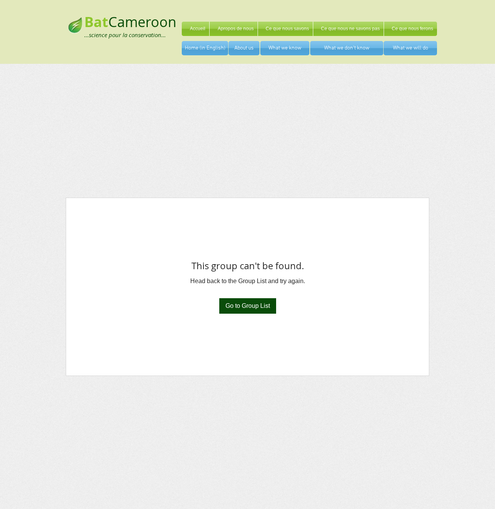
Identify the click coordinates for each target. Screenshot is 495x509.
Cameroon (142, 21)
